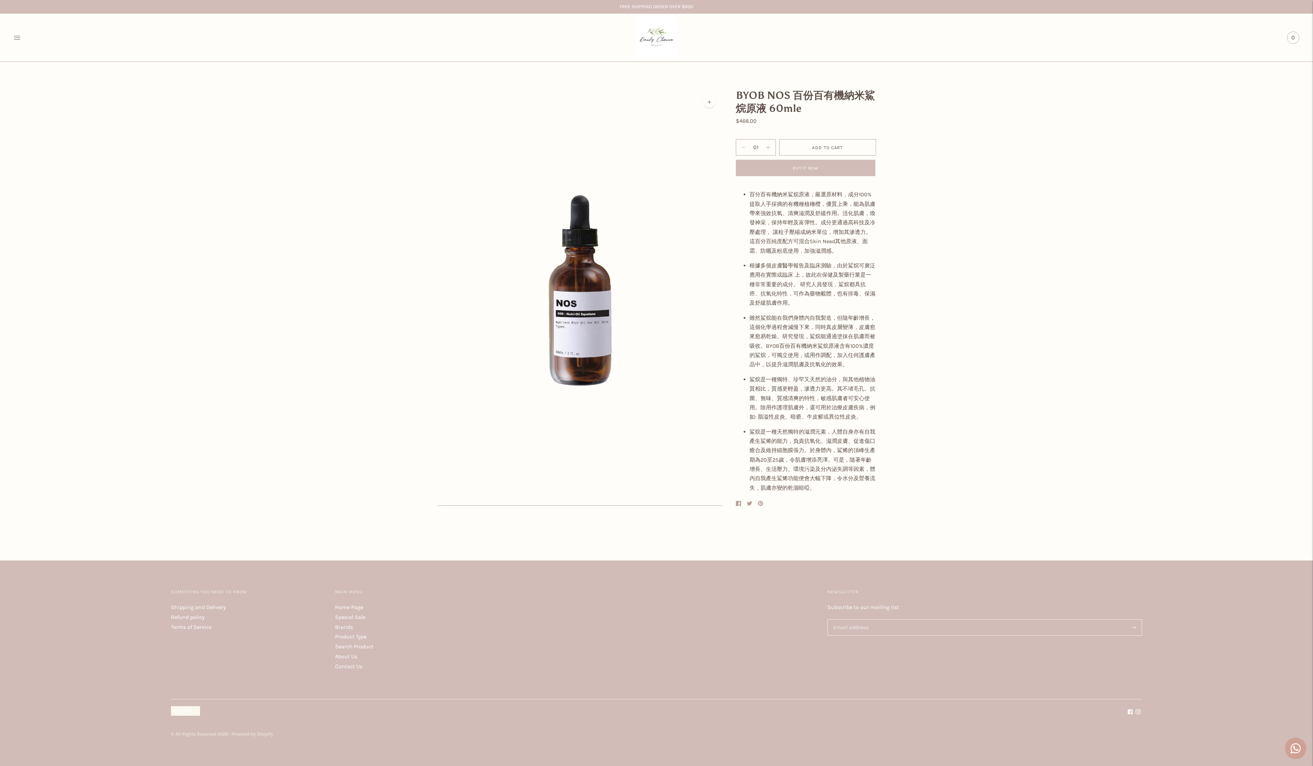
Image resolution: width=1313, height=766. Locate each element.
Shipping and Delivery (198, 607)
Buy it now (806, 168)
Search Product (354, 646)
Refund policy (187, 617)
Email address (849, 620)
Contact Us (348, 666)
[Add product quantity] (743, 147)
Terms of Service (191, 627)
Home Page (349, 607)
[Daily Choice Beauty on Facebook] (1130, 712)
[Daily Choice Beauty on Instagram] (1138, 712)
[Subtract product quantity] (768, 147)
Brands (344, 627)
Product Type (351, 636)
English (183, 711)
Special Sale (350, 617)
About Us (346, 656)
